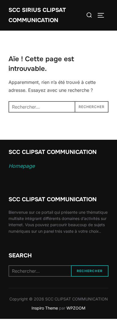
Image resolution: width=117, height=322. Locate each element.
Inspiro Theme (45, 308)
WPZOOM (75, 308)
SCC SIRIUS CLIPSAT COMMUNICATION (37, 15)
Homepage (22, 166)
